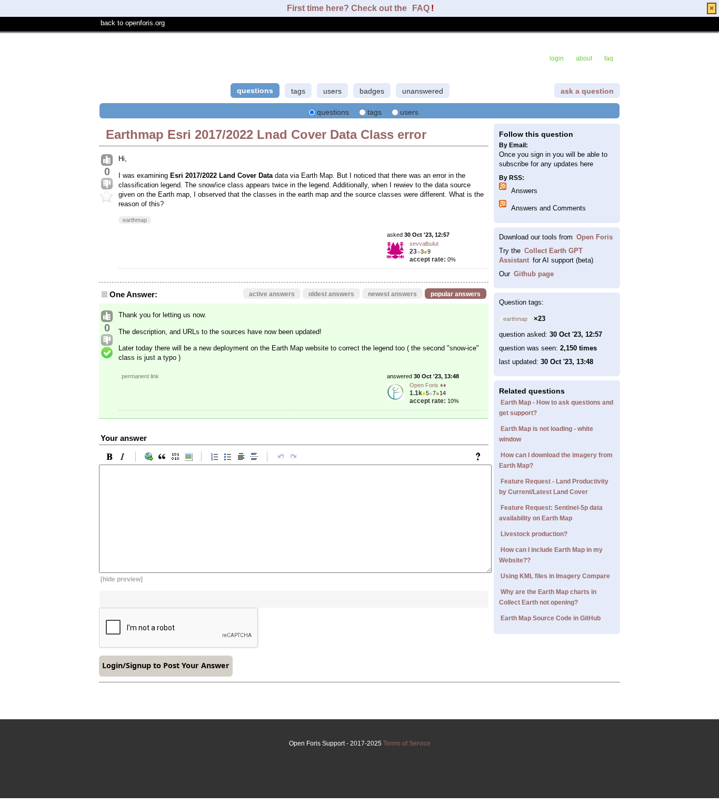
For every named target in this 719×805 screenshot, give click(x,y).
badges (371, 91)
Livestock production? (534, 534)
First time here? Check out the (348, 8)
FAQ (421, 8)
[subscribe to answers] (504, 188)
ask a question (587, 91)
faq (608, 58)
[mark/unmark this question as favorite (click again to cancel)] (107, 196)
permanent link (140, 376)
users (332, 91)
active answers (272, 294)
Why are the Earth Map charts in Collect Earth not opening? (547, 597)
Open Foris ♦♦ (428, 385)
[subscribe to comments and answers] (504, 205)
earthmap (135, 220)
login (557, 58)
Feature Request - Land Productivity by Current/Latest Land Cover (553, 487)
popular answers (456, 294)
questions (255, 90)
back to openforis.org (133, 23)
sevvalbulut (424, 243)
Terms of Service (407, 743)
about (584, 58)
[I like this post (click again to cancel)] (107, 160)
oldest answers (331, 294)
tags (298, 91)
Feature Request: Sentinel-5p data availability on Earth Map (551, 513)
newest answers (392, 294)
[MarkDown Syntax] (480, 456)
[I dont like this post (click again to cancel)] (107, 184)
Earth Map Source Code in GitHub (551, 618)
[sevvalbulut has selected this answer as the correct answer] (107, 353)
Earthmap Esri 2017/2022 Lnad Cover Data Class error (266, 134)
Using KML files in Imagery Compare (555, 576)
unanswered (422, 91)
